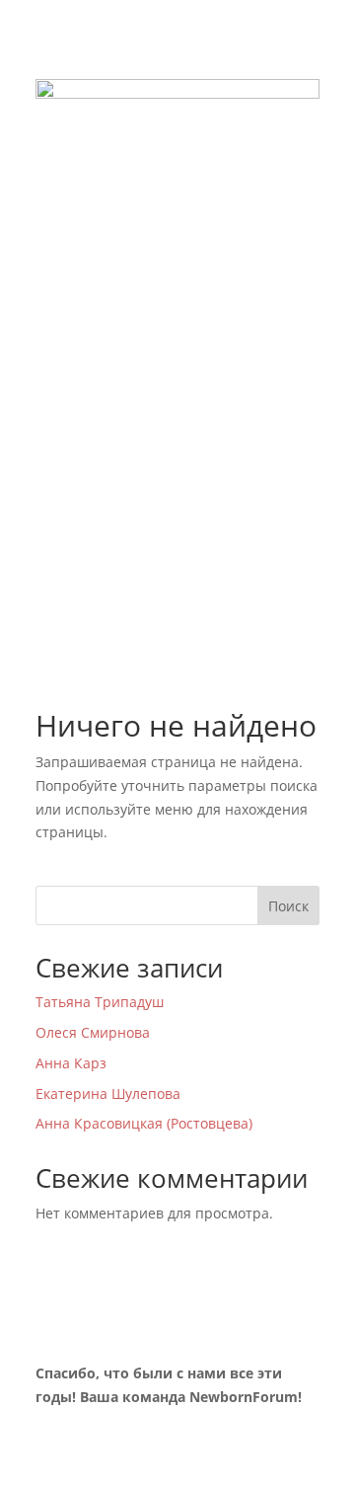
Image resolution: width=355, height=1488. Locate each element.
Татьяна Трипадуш (100, 1001)
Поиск (288, 906)
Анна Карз (71, 1063)
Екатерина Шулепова (108, 1093)
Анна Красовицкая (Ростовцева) (144, 1123)
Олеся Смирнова (93, 1032)
